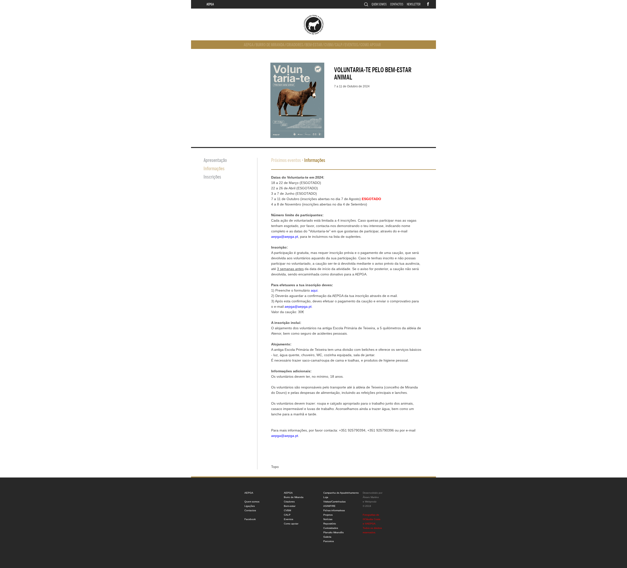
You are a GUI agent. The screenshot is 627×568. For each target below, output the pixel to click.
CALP (338, 45)
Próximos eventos (286, 160)
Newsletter (414, 4)
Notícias (327, 519)
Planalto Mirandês (333, 532)
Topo (275, 467)
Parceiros (328, 541)
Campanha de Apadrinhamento (341, 492)
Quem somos (379, 4)
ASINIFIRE (329, 506)
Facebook (250, 519)
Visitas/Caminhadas (334, 501)
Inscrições (212, 177)
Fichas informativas (334, 510)
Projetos (328, 514)
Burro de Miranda (270, 45)
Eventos (351, 45)
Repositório (329, 523)
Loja (325, 497)
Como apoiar (370, 45)
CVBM (328, 45)
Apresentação (215, 160)
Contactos (396, 4)
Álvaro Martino (371, 497)
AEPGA (210, 4)
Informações (214, 168)
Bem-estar (313, 45)
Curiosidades (330, 528)
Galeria (327, 536)
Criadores (295, 45)
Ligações (249, 506)
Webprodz (370, 501)
